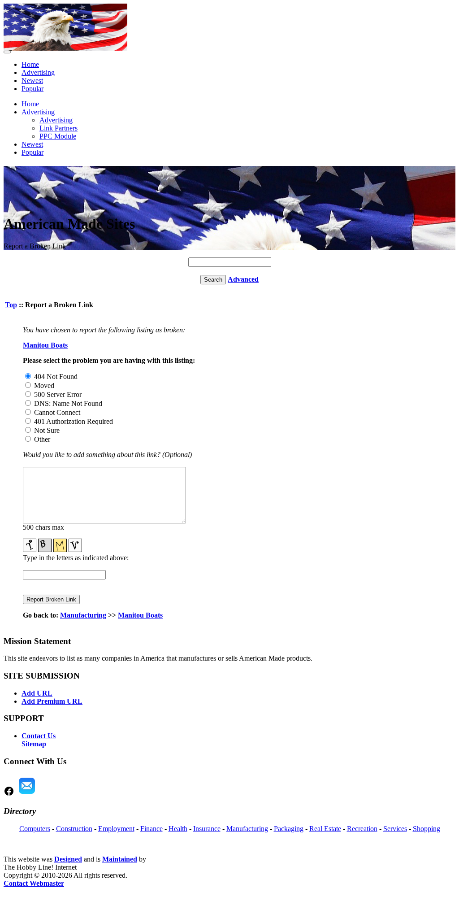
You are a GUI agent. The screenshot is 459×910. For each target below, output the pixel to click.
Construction (74, 828)
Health (178, 828)
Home (30, 64)
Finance (151, 828)
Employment (116, 828)
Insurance (207, 828)
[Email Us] (27, 794)
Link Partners (58, 128)
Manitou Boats (45, 345)
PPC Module (57, 136)
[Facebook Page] (9, 794)
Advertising (38, 72)
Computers (34, 828)
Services (395, 828)
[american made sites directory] (65, 48)
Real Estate (325, 828)
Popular (32, 88)
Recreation (362, 828)
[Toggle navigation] (7, 52)
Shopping (426, 828)
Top (11, 305)
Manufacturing (83, 615)
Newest (32, 80)
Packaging (288, 828)
